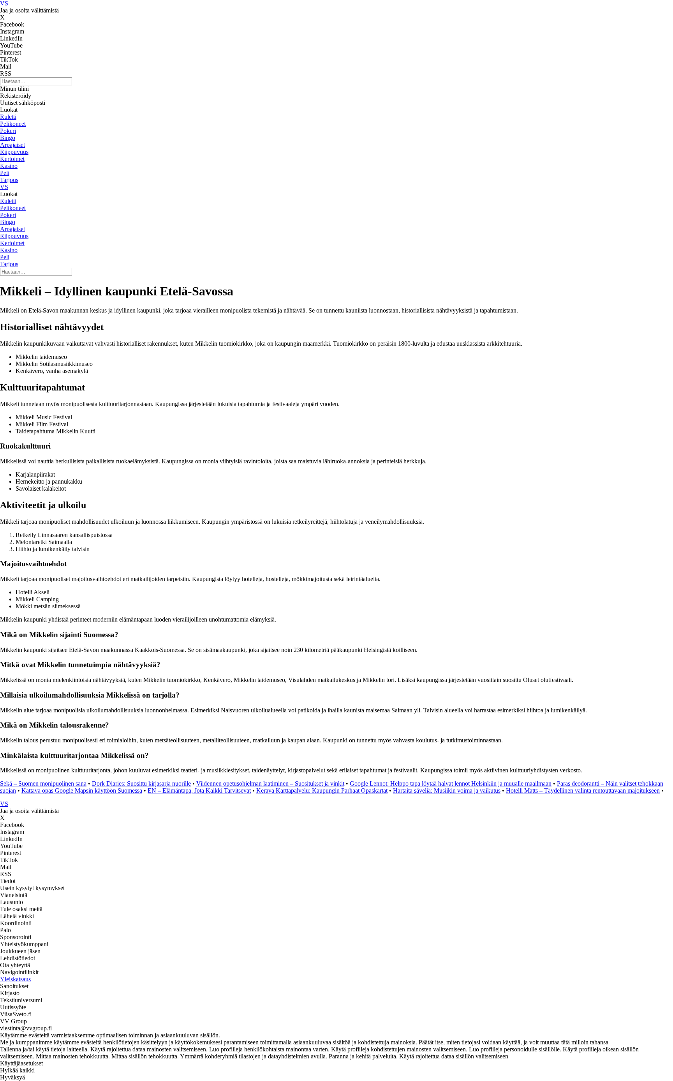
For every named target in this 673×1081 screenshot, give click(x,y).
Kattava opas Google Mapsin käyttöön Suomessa (81, 790)
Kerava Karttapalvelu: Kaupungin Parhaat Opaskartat (322, 790)
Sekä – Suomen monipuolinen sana (43, 783)
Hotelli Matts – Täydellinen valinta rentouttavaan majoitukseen (583, 790)
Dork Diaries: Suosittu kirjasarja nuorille (141, 783)
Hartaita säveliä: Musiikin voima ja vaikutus (446, 790)
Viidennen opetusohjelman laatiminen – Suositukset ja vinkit (270, 783)
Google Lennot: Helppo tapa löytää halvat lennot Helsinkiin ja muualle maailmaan (450, 783)
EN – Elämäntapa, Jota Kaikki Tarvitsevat (199, 790)
